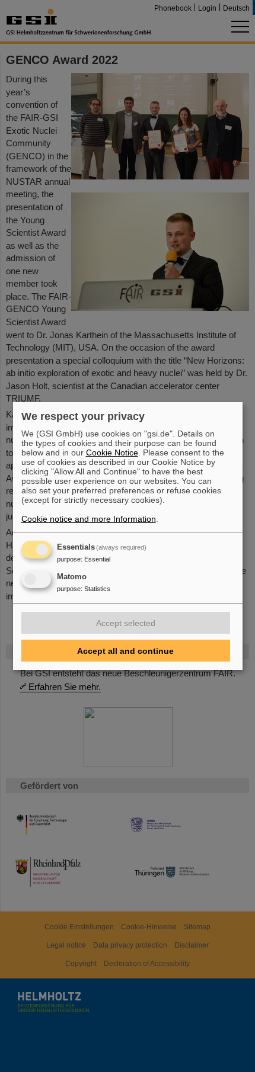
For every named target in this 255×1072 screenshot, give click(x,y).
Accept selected (125, 623)
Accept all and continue (125, 651)
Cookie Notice (112, 452)
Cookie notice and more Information (88, 519)
